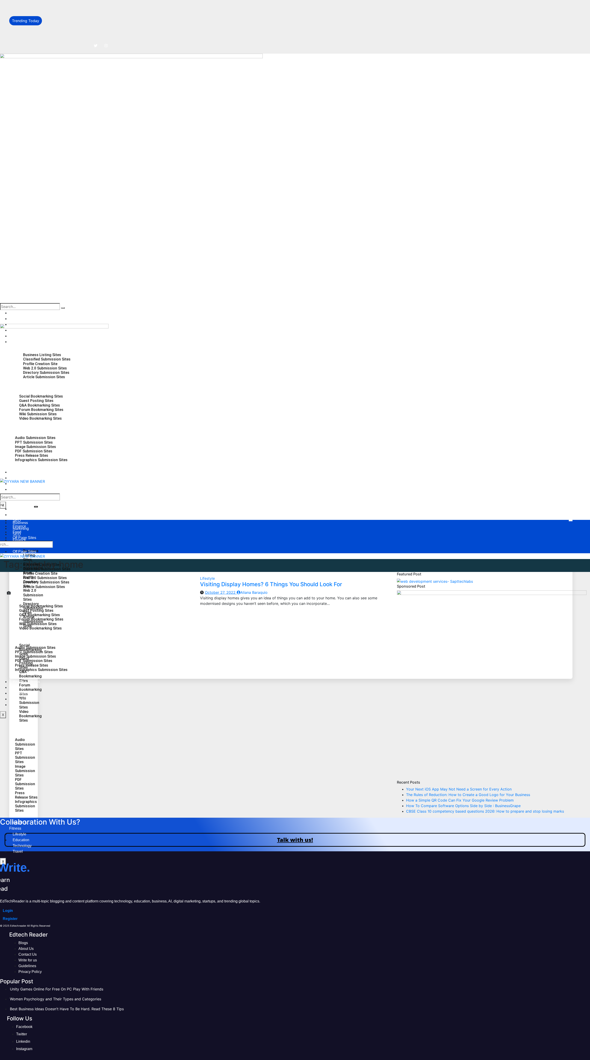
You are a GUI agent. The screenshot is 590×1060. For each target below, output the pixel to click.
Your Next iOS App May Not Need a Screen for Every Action (97, 5)
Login (8, 911)
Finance (19, 540)
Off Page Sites (24, 551)
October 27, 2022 (221, 592)
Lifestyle (19, 834)
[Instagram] (106, 45)
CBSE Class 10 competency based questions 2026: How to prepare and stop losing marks (485, 811)
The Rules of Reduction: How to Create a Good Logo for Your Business (107, 15)
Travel (18, 851)
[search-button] (63, 308)
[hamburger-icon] (36, 506)
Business (20, 313)
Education (21, 840)
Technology (22, 489)
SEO (17, 534)
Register (10, 919)
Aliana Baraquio (254, 592)
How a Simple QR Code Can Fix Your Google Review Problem (98, 25)
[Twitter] (95, 45)
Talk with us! (295, 839)
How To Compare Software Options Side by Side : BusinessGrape (102, 36)
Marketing (21, 319)
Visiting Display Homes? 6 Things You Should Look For (271, 584)
